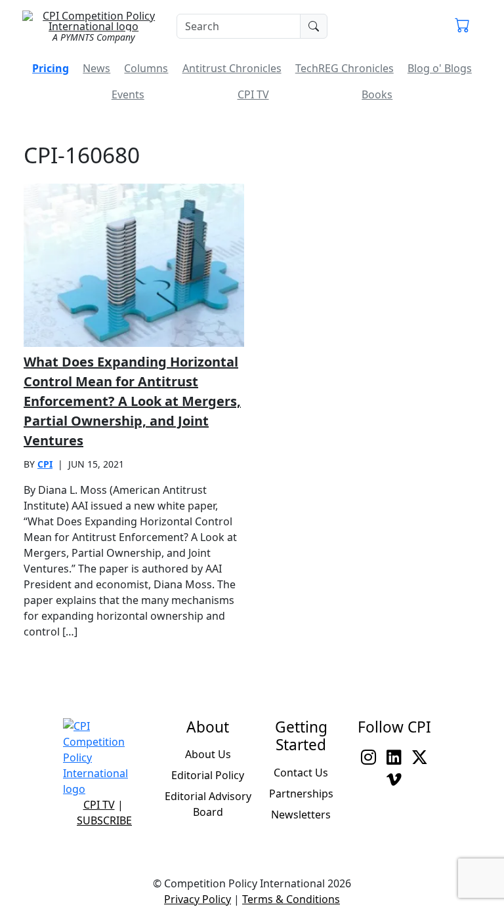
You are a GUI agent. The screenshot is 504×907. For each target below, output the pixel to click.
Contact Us (301, 772)
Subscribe (104, 820)
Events (128, 94)
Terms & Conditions (291, 899)
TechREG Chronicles (344, 68)
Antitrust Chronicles (232, 68)
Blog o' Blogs (440, 68)
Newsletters (301, 814)
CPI (44, 464)
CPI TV (253, 94)
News (96, 68)
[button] (462, 26)
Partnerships (301, 793)
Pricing (50, 68)
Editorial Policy (207, 775)
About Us (208, 754)
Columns (146, 68)
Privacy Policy (197, 899)
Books (377, 94)
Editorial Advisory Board (208, 804)
